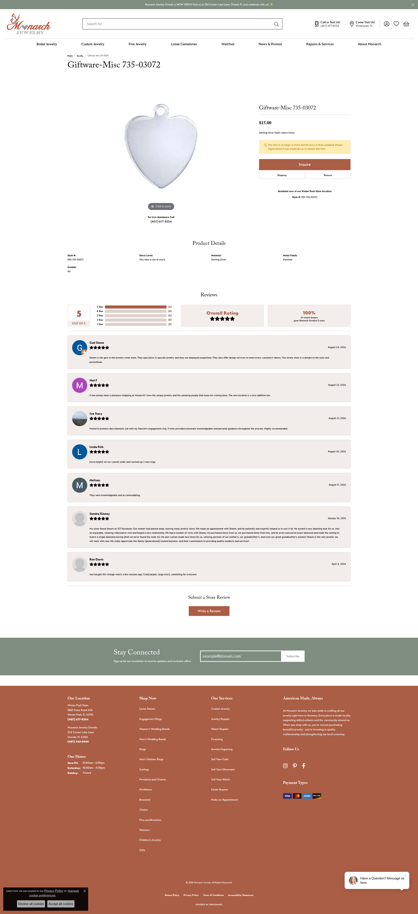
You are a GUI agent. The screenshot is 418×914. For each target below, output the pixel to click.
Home (70, 56)
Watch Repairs (219, 729)
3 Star (100, 315)
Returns (328, 175)
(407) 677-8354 (161, 221)
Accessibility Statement (240, 895)
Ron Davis (96, 559)
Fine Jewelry (138, 44)
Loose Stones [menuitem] (147, 708)
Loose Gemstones (184, 44)
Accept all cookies (61, 904)
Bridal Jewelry (47, 44)
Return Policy (172, 895)
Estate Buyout (219, 789)
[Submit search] (277, 24)
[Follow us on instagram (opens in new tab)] (285, 765)
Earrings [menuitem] (144, 769)
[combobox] (177, 24)
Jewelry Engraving (222, 749)
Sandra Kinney (99, 514)
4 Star (100, 311)
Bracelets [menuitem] (144, 799)
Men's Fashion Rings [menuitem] (151, 759)
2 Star (100, 320)
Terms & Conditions (213, 895)
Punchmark (215, 904)
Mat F (93, 380)
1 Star (100, 324)
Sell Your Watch (220, 779)
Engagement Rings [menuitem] (150, 719)
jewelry (80, 56)
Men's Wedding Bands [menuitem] (152, 739)
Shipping (282, 175)
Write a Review (209, 611)
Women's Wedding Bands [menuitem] (154, 729)
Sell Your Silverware (223, 769)
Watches (227, 44)
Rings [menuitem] (142, 749)
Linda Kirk (96, 447)
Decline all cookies (31, 904)
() (170, 306)
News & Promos (270, 44)
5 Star (100, 306)
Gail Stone (96, 343)
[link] (329, 24)
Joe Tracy (95, 414)
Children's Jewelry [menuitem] (150, 840)
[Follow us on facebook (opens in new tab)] (303, 765)
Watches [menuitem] (144, 830)
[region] (161, 146)
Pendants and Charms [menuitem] (152, 779)
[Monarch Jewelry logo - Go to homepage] (29, 24)
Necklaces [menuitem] (145, 789)
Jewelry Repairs (220, 719)
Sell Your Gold (219, 759)
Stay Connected (137, 653)
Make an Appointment (224, 799)
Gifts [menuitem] (142, 850)
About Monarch (369, 44)
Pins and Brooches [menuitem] (150, 820)
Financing (217, 739)
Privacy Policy (191, 895)
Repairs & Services (320, 44)
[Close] (412, 4)
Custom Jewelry (92, 44)
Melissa (94, 480)
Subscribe (292, 656)
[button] (386, 24)
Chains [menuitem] (143, 809)
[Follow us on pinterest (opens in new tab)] (295, 765)
